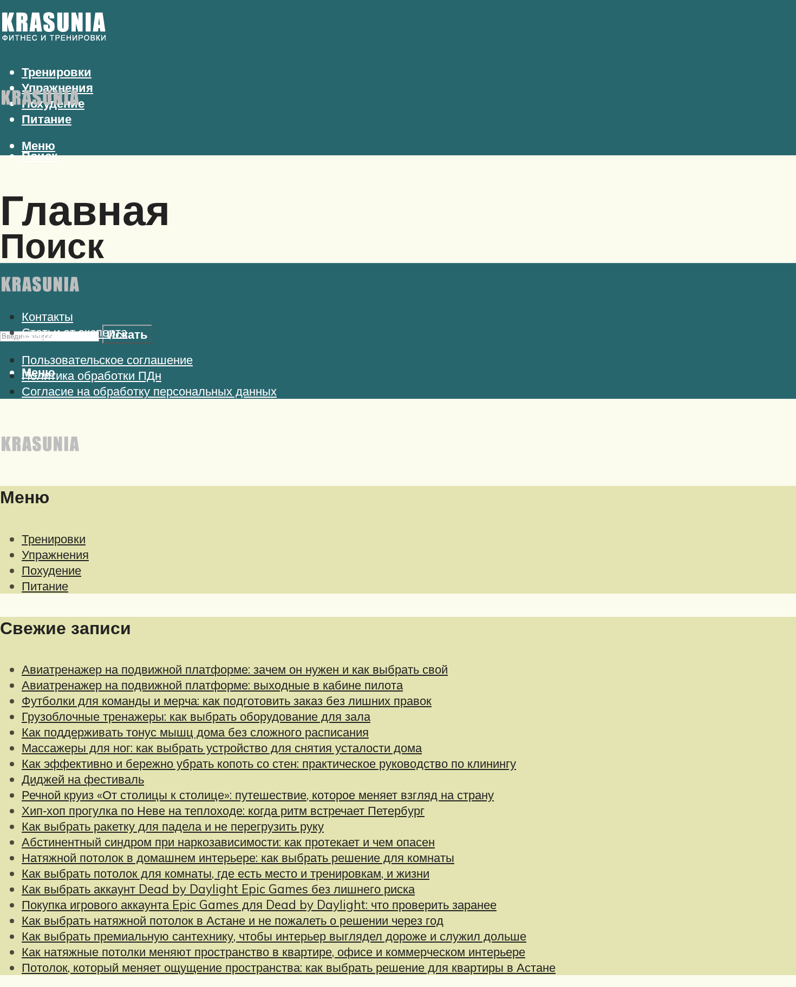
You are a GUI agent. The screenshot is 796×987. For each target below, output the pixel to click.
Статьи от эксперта (74, 332)
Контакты (47, 316)
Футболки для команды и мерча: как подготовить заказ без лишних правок (227, 700)
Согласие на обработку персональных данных (149, 391)
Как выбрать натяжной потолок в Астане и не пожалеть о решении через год (232, 920)
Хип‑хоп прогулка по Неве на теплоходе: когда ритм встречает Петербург (223, 810)
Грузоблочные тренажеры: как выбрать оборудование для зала (196, 716)
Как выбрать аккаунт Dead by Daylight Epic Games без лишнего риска (218, 889)
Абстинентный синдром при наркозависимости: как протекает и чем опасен (228, 842)
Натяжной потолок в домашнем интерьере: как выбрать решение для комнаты (238, 857)
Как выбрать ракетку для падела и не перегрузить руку (173, 826)
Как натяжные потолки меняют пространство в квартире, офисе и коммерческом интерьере (273, 951)
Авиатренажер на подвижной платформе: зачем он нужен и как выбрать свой (235, 669)
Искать (127, 334)
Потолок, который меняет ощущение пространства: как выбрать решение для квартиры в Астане (289, 967)
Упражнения (55, 554)
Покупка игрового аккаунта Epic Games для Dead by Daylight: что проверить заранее (259, 904)
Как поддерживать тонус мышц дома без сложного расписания (195, 732)
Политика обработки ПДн (91, 375)
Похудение (51, 570)
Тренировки (54, 539)
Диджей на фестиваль (83, 779)
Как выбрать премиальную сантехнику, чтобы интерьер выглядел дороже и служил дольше (274, 936)
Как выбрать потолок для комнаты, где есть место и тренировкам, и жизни (225, 873)
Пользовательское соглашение (107, 359)
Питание (46, 119)
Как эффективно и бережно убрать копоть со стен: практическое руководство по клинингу (269, 763)
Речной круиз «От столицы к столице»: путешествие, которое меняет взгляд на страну (258, 794)
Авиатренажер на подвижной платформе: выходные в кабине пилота (212, 685)
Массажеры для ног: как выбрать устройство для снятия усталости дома (222, 747)
